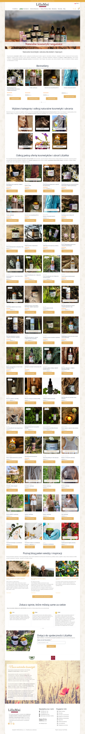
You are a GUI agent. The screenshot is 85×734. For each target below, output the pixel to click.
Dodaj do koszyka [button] (33, 98)
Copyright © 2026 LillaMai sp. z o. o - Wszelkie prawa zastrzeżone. (24, 729)
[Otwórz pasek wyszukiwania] (73, 8)
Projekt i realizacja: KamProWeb (61, 729)
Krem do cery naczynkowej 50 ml (33, 87)
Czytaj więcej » (8, 592)
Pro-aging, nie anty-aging (38, 578)
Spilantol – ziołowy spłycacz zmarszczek (67, 578)
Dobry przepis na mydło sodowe (15, 578)
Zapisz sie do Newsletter (44, 640)
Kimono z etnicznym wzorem (52, 87)
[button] (5, 84)
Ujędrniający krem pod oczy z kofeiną (69, 87)
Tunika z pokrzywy (15, 87)
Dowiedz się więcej (15, 98)
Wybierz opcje (30, 547)
